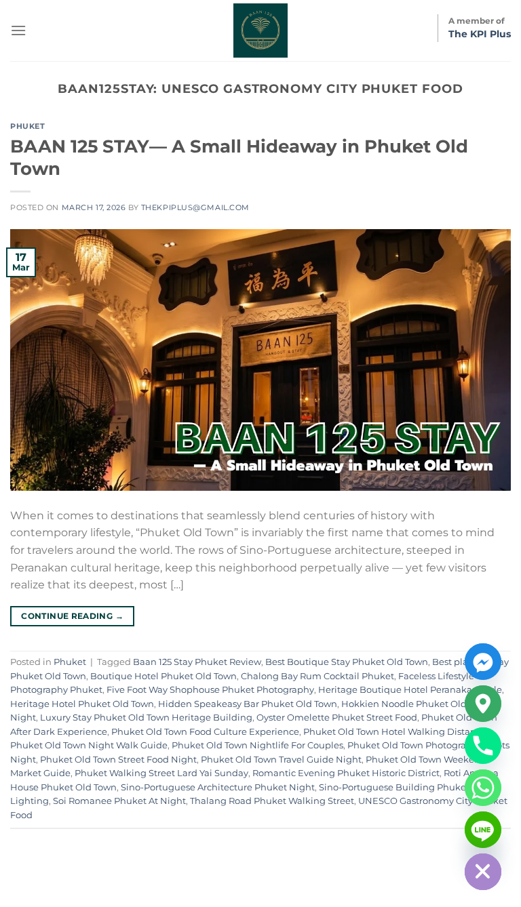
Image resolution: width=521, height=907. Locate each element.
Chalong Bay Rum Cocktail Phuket (317, 676)
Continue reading (72, 616)
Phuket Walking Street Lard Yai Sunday (161, 773)
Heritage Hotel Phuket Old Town (82, 704)
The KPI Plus (479, 33)
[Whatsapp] (483, 787)
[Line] (483, 829)
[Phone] (483, 745)
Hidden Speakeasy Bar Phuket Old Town (247, 704)
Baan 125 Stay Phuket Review (197, 662)
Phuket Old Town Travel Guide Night (281, 759)
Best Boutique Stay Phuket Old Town (346, 662)
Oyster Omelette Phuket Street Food (336, 717)
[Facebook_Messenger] (483, 661)
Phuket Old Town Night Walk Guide (89, 745)
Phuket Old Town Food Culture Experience (205, 732)
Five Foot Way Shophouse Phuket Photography (210, 690)
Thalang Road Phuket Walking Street (272, 801)
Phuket (27, 126)
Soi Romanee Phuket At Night (119, 801)
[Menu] (18, 30)
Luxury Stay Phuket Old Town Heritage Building (146, 717)
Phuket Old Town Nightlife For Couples (257, 745)
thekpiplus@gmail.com (195, 207)
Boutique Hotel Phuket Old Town (163, 676)
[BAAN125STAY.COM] (260, 30)
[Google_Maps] (483, 703)
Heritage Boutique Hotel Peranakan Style (410, 690)
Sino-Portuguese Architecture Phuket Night (218, 787)
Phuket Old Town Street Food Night (118, 759)
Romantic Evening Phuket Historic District (346, 773)
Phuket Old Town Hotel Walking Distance (394, 732)
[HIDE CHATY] (483, 871)
